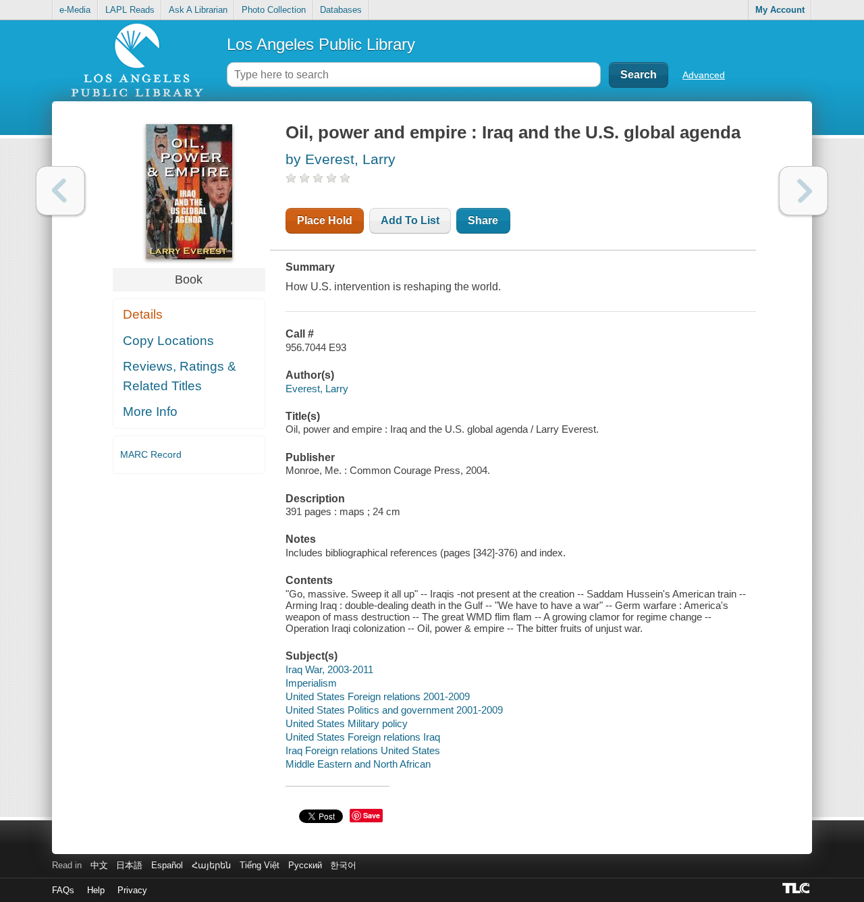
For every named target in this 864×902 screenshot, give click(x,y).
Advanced (703, 75)
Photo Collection (274, 10)
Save (371, 815)
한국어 (343, 865)
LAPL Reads (130, 10)
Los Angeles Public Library (321, 44)
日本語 (129, 865)
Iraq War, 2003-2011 (329, 669)
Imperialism (311, 683)
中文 (99, 865)
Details (143, 314)
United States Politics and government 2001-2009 (394, 710)
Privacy (132, 890)
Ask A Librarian (198, 10)
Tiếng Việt (259, 865)
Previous (60, 190)
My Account (780, 10)
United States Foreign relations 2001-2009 (378, 696)
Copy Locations (168, 341)
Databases (341, 10)
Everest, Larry (317, 388)
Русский (305, 865)
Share (483, 220)
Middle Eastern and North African (358, 764)
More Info (150, 411)
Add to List (410, 220)
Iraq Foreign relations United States (363, 750)
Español (167, 865)
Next (803, 190)
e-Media (74, 10)
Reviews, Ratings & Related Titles (179, 376)
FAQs (63, 890)
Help (96, 890)
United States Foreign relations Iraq (363, 737)
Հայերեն (211, 865)
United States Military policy (347, 723)
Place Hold (324, 220)
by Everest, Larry (341, 159)
